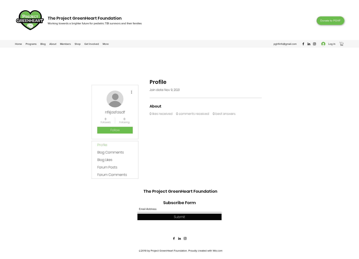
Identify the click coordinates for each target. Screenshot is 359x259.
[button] (342, 44)
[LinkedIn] (309, 44)
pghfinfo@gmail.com (285, 43)
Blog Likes (104, 159)
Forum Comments (112, 174)
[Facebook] (303, 44)
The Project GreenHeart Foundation (85, 18)
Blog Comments (110, 152)
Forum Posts (107, 167)
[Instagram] (314, 44)
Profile (102, 144)
